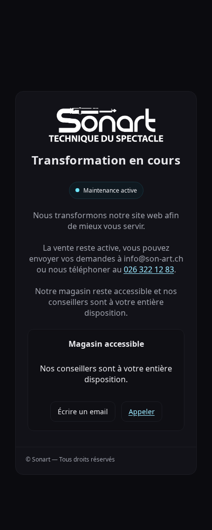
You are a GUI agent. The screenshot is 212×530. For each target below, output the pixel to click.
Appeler (142, 411)
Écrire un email (83, 411)
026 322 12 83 (149, 269)
